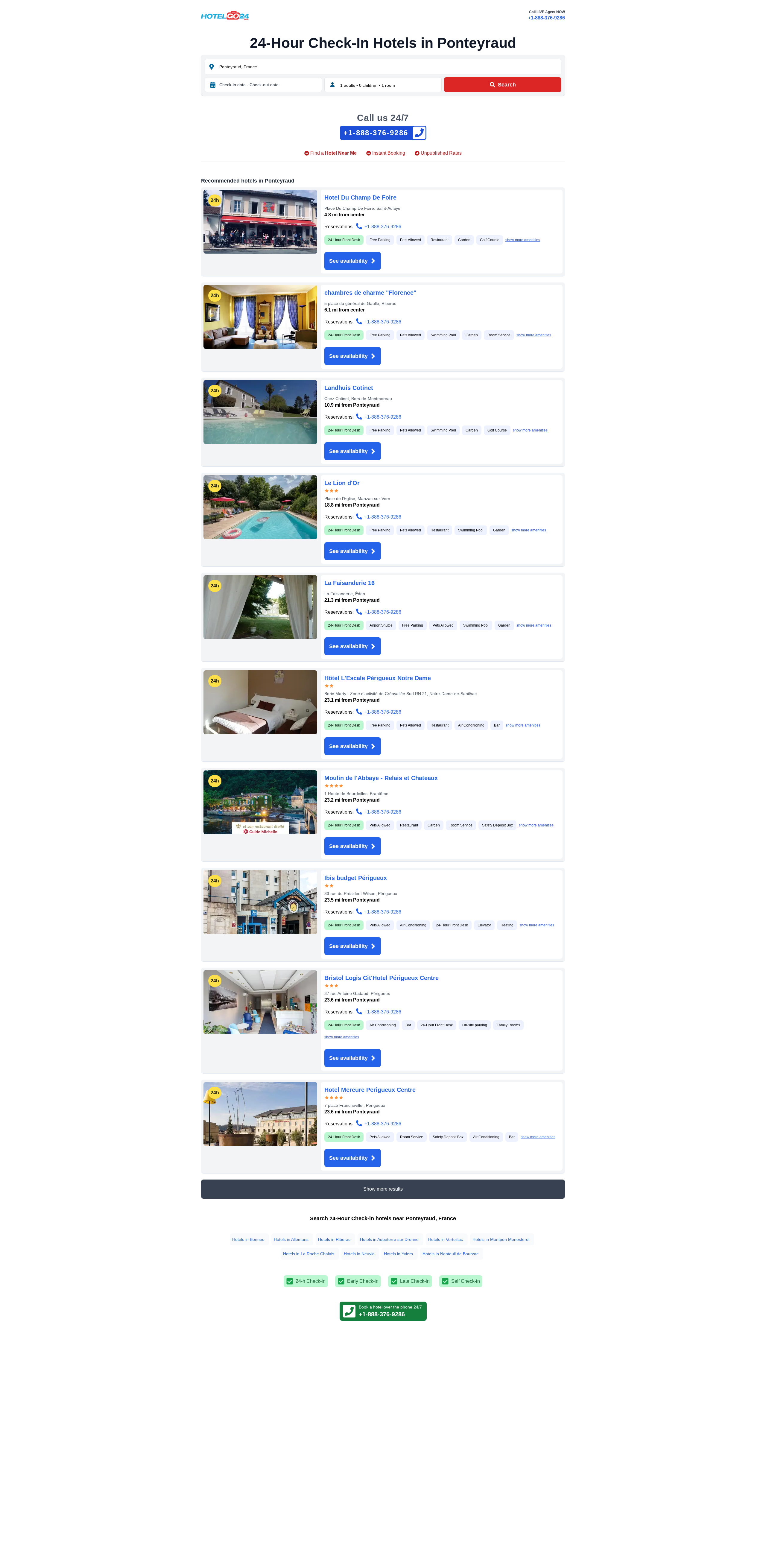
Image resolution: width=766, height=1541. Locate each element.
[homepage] (225, 15)
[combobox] (389, 66)
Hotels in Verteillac (445, 1239)
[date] (213, 84)
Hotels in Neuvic (359, 1253)
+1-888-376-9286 (546, 17)
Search (507, 85)
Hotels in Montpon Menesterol (500, 1239)
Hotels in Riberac (334, 1239)
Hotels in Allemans (291, 1239)
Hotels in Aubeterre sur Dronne (389, 1239)
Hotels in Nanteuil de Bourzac (450, 1253)
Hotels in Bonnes (248, 1239)
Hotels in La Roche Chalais (308, 1253)
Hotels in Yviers (398, 1253)
